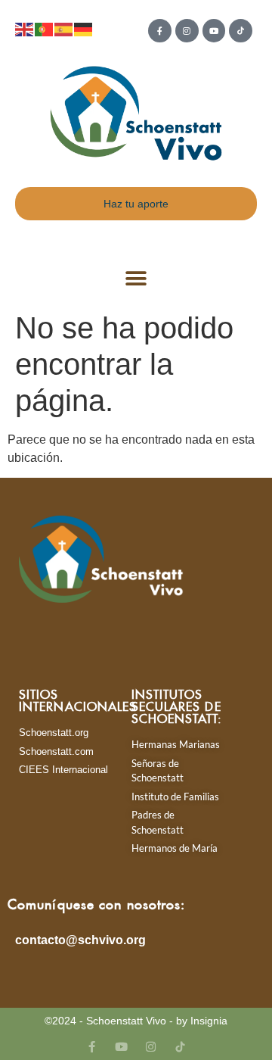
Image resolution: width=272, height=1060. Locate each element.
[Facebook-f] (160, 30)
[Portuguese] (44, 28)
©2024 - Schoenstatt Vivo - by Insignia (136, 1021)
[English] (25, 28)
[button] (136, 279)
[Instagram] (187, 30)
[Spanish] (64, 28)
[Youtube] (214, 30)
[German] (84, 28)
